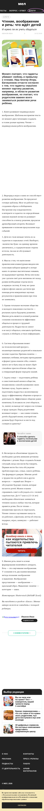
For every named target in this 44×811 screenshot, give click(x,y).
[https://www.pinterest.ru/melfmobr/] (33, 744)
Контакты (28, 754)
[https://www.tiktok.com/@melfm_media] (26, 744)
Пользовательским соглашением (15, 795)
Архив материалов (30, 770)
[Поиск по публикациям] (3, 4)
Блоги (32, 11)
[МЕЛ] (22, 4)
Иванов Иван (27, 617)
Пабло (26, 764)
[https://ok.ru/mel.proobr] (40, 744)
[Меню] (40, 4)
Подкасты (7, 764)
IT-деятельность (11, 769)
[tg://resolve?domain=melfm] (4, 744)
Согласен (22, 805)
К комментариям (22, 633)
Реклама (6, 759)
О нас (5, 754)
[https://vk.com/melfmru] (19, 744)
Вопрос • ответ (17, 11)
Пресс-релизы (31, 759)
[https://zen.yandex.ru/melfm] (11, 744)
